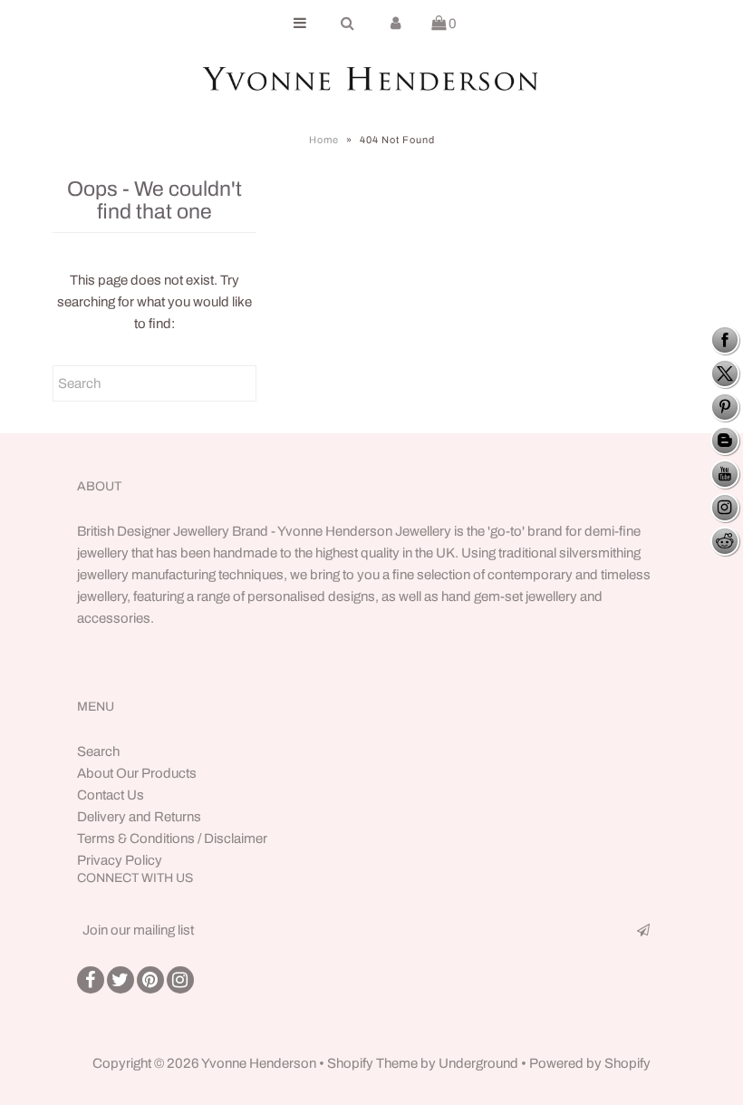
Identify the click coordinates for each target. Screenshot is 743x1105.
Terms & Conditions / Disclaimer (172, 838)
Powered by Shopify (590, 1063)
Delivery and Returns (139, 816)
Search (98, 751)
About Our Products (137, 773)
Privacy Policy (119, 860)
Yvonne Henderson (260, 1063)
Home (324, 139)
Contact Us (110, 795)
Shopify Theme (372, 1063)
